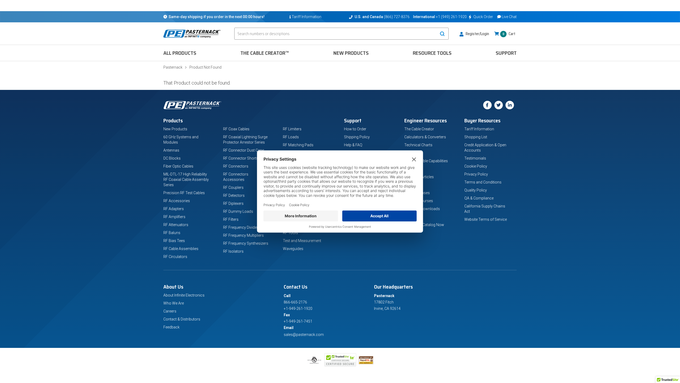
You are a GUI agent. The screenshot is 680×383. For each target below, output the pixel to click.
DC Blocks (172, 158)
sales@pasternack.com (304, 334)
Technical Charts (418, 145)
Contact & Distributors (181, 319)
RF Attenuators (175, 225)
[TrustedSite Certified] (340, 360)
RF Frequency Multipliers (243, 235)
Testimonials (475, 158)
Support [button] (506, 53)
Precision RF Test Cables (184, 193)
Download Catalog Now (424, 225)
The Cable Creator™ (264, 53)
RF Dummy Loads (238, 211)
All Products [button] (179, 53)
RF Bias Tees (174, 241)
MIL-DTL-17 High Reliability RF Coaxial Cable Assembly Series (186, 179)
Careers (169, 311)
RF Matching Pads (298, 145)
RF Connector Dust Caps (243, 150)
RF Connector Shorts (240, 158)
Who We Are (173, 303)
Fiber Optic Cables (178, 166)
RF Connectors (235, 166)
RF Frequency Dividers (241, 227)
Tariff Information (479, 129)
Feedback (171, 327)
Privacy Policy (476, 174)
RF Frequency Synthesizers (245, 243)
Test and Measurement (302, 241)
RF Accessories (176, 201)
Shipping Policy (357, 137)
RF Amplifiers (174, 217)
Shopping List (475, 137)
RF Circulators (175, 257)
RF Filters (231, 219)
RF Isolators (233, 251)
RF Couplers (233, 187)
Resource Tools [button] (432, 53)
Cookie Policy (475, 166)
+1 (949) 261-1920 (451, 17)
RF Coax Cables (236, 129)
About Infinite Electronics (184, 295)
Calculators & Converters (425, 137)
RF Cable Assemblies (180, 249)
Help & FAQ (353, 145)
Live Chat (509, 17)
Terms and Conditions (483, 182)
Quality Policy (475, 190)
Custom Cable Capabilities (426, 161)
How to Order (355, 129)
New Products (351, 53)
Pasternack (172, 67)
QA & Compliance (479, 198)
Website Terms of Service (485, 219)
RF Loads (291, 137)
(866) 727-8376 (397, 17)
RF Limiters (292, 129)
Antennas (171, 150)
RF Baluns (171, 233)
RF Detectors (234, 195)
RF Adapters (173, 209)
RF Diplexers (233, 203)
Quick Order (483, 17)
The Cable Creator (419, 129)
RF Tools (290, 233)
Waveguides (293, 249)
